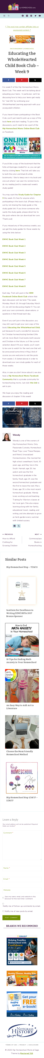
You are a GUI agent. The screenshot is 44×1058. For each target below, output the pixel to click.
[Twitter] (35, 16)
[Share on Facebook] (8, 80)
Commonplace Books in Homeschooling (35, 540)
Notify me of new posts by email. (19, 911)
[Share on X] (35, 80)
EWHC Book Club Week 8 (14, 286)
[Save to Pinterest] (22, 80)
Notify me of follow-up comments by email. (21, 906)
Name (6, 868)
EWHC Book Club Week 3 (14, 252)
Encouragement (16, 49)
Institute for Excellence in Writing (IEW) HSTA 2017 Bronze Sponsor (19, 613)
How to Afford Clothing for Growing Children (9, 540)
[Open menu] (4, 15)
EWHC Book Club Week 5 (14, 266)
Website (7, 890)
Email (6, 879)
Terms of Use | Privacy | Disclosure (22, 1045)
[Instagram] (27, 16)
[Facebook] (23, 16)
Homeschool (29, 49)
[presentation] (22, 590)
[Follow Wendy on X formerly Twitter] (19, 526)
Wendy (16, 434)
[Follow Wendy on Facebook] (14, 526)
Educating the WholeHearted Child (24, 327)
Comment (8, 833)
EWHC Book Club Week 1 (14, 239)
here (9, 121)
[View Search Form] (8, 15)
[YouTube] (40, 16)
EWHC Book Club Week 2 (14, 246)
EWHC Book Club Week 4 (14, 259)
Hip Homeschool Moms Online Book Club (20, 128)
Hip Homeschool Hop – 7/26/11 (22, 567)
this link (33, 383)
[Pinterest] (31, 16)
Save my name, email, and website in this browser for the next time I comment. (20, 898)
